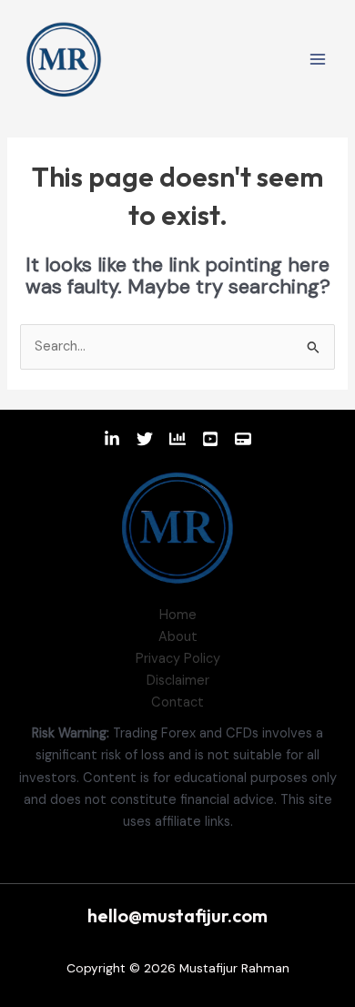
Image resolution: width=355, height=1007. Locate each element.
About (178, 637)
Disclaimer (178, 680)
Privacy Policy (178, 658)
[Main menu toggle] (318, 59)
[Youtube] (210, 439)
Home (178, 615)
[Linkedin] (112, 439)
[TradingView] (177, 439)
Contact (177, 702)
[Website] (243, 439)
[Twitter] (145, 439)
